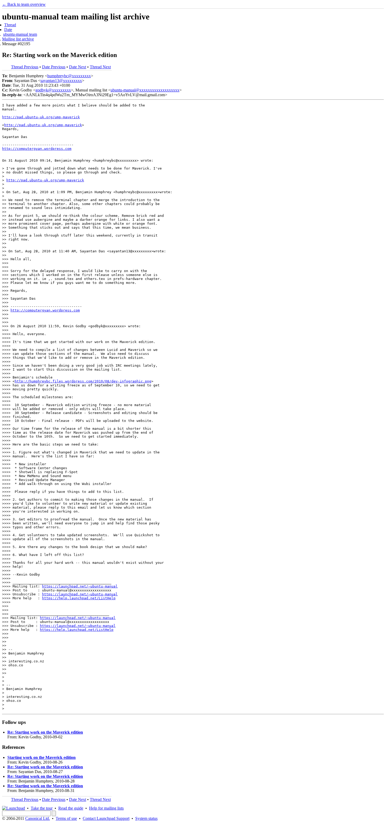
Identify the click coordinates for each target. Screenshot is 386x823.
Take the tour (42, 808)
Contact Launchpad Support (106, 818)
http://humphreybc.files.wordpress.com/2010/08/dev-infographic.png (83, 381)
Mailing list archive (18, 39)
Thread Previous (24, 67)
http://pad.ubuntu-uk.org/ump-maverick (41, 117)
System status (146, 818)
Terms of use (66, 818)
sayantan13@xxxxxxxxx (61, 80)
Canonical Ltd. (37, 818)
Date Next (77, 67)
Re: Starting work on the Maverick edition (45, 732)
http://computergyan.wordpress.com (36, 149)
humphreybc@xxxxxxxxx (69, 76)
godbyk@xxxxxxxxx (53, 90)
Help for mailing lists (106, 808)
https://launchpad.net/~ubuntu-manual (80, 586)
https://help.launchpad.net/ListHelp (79, 598)
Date (8, 29)
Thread (10, 25)
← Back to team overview (24, 4)
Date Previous (53, 67)
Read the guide (70, 808)
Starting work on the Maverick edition (41, 757)
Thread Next (100, 67)
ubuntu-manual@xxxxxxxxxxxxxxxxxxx (145, 90)
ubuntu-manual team (20, 34)
